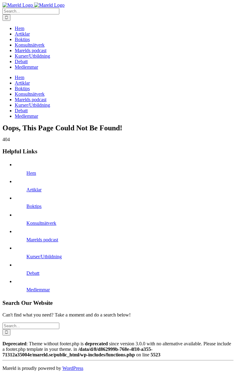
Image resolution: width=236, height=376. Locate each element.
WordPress (72, 368)
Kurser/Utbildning (44, 256)
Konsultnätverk (41, 223)
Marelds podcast (42, 239)
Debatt (32, 273)
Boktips (33, 206)
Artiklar (33, 189)
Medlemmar (38, 289)
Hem (31, 173)
